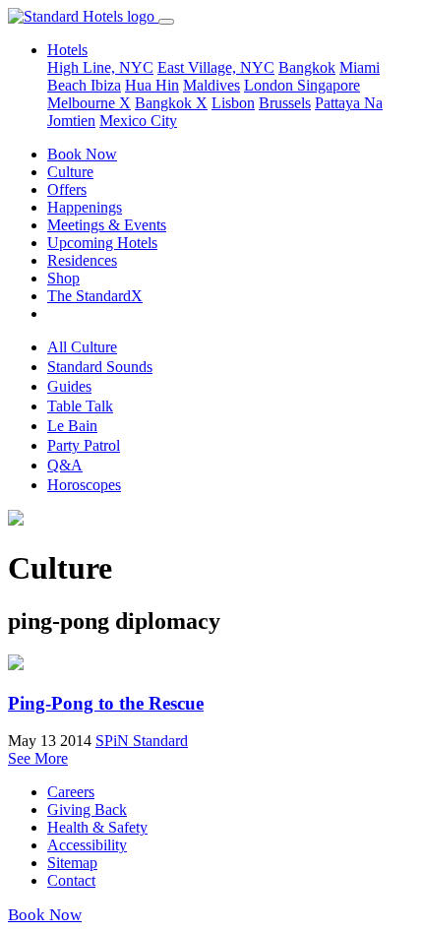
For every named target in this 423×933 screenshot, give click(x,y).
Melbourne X (89, 102)
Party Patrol (83, 445)
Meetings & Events (106, 225)
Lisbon (233, 102)
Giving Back (87, 809)
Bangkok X (171, 102)
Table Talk (80, 406)
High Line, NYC (100, 67)
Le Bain (72, 425)
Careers (70, 791)
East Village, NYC (215, 67)
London (270, 85)
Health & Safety (97, 827)
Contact (71, 880)
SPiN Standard (141, 740)
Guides (69, 386)
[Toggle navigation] (166, 22)
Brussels (285, 102)
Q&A (65, 465)
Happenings (84, 207)
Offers (67, 189)
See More (38, 758)
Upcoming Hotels (102, 242)
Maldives (211, 85)
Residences (82, 260)
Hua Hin (152, 85)
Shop (63, 278)
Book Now (82, 154)
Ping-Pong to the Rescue (106, 703)
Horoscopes (84, 484)
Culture (70, 171)
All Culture (82, 347)
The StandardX (95, 295)
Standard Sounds (99, 366)
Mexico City (138, 120)
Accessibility (87, 845)
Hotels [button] (67, 49)
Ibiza (106, 85)
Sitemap (72, 862)
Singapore (328, 85)
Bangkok (306, 67)
